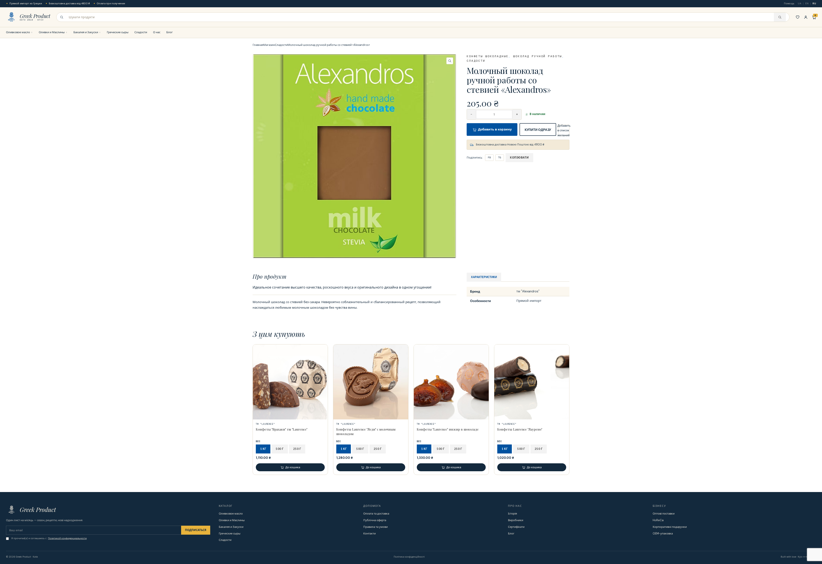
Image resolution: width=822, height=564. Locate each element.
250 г (297, 448)
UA (799, 3)
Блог (169, 32)
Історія (512, 513)
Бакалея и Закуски (85, 32)
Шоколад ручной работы (537, 56)
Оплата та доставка (376, 513)
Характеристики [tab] (484, 277)
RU (814, 3)
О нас (156, 32)
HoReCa (658, 520)
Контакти (369, 533)
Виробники (515, 520)
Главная (258, 45)
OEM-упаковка (663, 533)
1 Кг (263, 448)
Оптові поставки (664, 513)
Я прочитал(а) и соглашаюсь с (49, 538)
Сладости (140, 32)
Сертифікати (516, 527)
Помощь (789, 3)
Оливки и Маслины (52, 32)
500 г (280, 448)
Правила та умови (375, 527)
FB (489, 157)
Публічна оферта (374, 520)
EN (807, 3)
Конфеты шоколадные (487, 56)
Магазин (269, 45)
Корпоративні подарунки (670, 527)
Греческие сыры (117, 32)
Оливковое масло (18, 32)
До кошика (292, 467)
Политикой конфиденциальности (67, 538)
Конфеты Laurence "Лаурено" (519, 429)
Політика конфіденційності (409, 556)
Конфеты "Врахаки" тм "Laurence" (281, 429)
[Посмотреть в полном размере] (354, 156)
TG (499, 157)
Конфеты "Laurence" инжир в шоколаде (448, 429)
